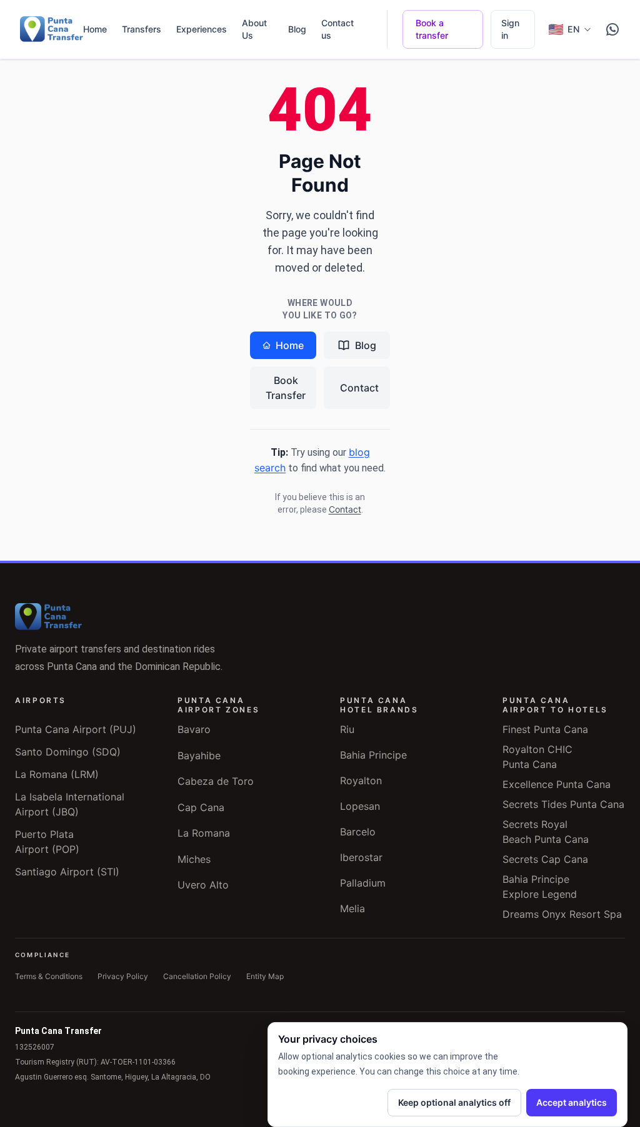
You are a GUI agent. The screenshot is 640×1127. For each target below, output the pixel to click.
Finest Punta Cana (545, 729)
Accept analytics (571, 1102)
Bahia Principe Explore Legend (539, 886)
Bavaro (194, 729)
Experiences (201, 29)
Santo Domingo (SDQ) (68, 752)
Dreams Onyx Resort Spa (562, 914)
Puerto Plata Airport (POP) (47, 841)
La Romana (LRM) (57, 774)
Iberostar (361, 857)
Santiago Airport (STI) (67, 871)
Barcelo (358, 831)
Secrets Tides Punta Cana (563, 804)
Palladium (363, 883)
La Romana (204, 833)
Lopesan (360, 806)
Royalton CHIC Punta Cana (537, 756)
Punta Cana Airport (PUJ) (75, 729)
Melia (352, 908)
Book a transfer (432, 29)
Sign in (510, 29)
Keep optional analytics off (454, 1102)
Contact (359, 387)
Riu (347, 729)
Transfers (141, 29)
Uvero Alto (203, 884)
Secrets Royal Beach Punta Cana (545, 831)
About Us (254, 29)
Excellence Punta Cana (556, 784)
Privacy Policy (123, 976)
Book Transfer (286, 387)
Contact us (337, 29)
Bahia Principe (373, 755)
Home (95, 29)
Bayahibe (199, 755)
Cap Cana (201, 807)
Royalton (361, 780)
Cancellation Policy (197, 976)
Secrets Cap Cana (545, 859)
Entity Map (265, 976)
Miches (194, 859)
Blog (297, 29)
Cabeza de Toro (216, 781)
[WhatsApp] (612, 29)
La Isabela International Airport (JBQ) (69, 804)
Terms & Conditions (48, 976)
